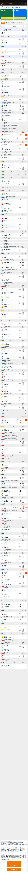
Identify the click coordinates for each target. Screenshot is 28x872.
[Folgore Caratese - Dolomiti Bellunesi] (13, 367)
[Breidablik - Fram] (13, 407)
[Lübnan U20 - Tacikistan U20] (13, 204)
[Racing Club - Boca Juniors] (13, 106)
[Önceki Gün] (2, 26)
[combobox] (13, 26)
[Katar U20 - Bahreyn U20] (13, 207)
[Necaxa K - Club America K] (13, 491)
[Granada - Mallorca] (13, 317)
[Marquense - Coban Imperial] (13, 263)
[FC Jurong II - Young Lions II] (13, 603)
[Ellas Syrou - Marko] (13, 666)
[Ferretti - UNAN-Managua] (13, 501)
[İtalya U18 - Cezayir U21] (13, 224)
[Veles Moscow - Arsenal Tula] (13, 580)
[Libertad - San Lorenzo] (13, 517)
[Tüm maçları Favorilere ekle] (1, 30)
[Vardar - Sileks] (13, 449)
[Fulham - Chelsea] (13, 33)
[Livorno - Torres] (13, 373)
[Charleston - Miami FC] (13, 66)
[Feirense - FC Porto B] (13, 546)
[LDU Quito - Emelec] (13, 235)
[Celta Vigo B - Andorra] (13, 313)
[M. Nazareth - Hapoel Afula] (13, 337)
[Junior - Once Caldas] (13, 430)
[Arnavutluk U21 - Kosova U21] (13, 221)
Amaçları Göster (14, 869)
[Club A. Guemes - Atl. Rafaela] (13, 116)
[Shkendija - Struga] (13, 452)
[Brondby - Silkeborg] (13, 194)
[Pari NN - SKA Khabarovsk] (13, 583)
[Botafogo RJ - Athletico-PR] (13, 158)
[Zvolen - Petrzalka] (13, 613)
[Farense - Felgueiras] (13, 543)
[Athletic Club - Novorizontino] (13, 165)
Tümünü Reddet (14, 865)
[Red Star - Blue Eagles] (13, 620)
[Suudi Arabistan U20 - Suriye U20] (13, 211)
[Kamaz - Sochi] (13, 573)
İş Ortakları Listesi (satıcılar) (7, 859)
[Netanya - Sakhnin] (13, 323)
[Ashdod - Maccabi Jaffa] (13, 330)
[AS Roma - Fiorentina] (13, 53)
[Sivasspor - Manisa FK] (13, 656)
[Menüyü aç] (25, 4)
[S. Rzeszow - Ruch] (13, 530)
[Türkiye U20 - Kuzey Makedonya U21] (13, 228)
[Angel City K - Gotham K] (13, 76)
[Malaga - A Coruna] (13, 43)
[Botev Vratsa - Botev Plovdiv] (13, 181)
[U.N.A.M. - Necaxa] (13, 478)
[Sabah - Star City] (13, 471)
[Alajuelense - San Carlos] (13, 442)
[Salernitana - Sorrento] (13, 390)
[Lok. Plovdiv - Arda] (13, 184)
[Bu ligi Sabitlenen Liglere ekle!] (13, 63)
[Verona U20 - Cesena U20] (13, 397)
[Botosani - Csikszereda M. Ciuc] (13, 556)
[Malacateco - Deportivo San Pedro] (13, 267)
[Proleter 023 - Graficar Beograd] (13, 590)
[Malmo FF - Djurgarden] (13, 344)
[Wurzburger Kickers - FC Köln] (13, 89)
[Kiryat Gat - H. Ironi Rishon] (13, 334)
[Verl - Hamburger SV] (13, 86)
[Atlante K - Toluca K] (13, 494)
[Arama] (22, 4)
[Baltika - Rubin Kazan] (13, 566)
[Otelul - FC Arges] (13, 560)
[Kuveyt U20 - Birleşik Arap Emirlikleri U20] (13, 200)
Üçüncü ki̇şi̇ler (16, 851)
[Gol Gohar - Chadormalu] (13, 303)
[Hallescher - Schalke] (13, 93)
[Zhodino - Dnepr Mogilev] (13, 149)
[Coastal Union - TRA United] (13, 650)
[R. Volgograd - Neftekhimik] (13, 576)
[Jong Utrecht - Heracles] (13, 280)
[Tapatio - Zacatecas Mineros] (13, 484)
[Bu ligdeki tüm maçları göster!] (26, 69)
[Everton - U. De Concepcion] (13, 637)
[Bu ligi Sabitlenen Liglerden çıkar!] (12, 30)
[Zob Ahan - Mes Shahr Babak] (13, 300)
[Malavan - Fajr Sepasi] (13, 296)
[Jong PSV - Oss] (13, 276)
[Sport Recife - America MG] (13, 168)
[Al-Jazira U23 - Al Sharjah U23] (13, 135)
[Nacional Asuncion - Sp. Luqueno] (13, 514)
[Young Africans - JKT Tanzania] (13, 646)
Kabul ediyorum (14, 862)
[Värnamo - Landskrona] (13, 354)
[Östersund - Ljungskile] (13, 350)
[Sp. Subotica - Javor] (13, 597)
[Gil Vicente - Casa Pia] (13, 536)
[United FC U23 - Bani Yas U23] (13, 138)
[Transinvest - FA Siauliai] (13, 465)
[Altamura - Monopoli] (13, 383)
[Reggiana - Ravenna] (13, 377)
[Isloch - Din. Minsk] (13, 145)
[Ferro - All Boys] (13, 119)
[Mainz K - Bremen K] (13, 99)
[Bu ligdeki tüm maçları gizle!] (26, 29)
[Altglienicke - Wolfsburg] (13, 82)
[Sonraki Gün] (25, 26)
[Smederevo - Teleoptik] (13, 593)
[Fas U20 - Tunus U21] (13, 217)
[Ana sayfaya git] (7, 4)
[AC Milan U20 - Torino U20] (13, 401)
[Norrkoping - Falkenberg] (13, 357)
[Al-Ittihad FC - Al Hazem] (13, 630)
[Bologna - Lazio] (13, 49)
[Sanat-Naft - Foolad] (13, 307)
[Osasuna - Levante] (13, 39)
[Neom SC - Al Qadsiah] (13, 627)
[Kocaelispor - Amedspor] (13, 60)
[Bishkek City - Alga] (13, 420)
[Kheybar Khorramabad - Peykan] (13, 293)
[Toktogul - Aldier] (13, 423)
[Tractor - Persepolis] (13, 289)
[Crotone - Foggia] (13, 387)
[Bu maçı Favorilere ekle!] (1, 33)
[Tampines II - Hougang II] (13, 607)
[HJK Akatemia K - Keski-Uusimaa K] (13, 250)
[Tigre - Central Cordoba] (13, 109)
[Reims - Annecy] (13, 256)
